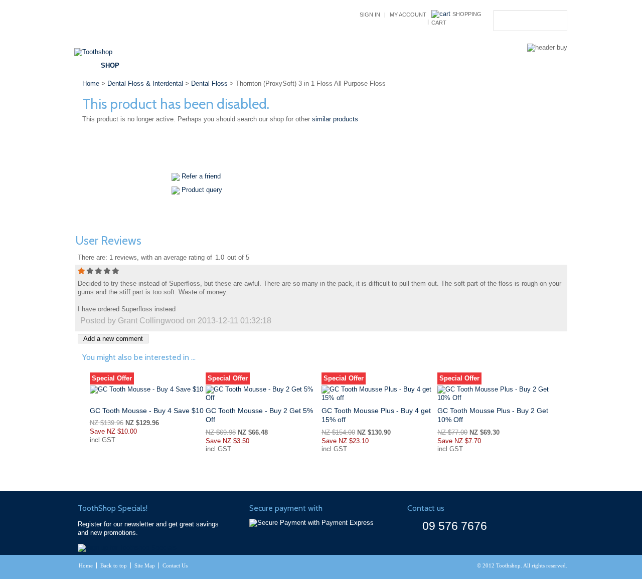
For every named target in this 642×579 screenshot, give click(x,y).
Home (90, 83)
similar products (335, 119)
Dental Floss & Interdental (145, 83)
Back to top (113, 565)
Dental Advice (263, 65)
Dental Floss (209, 83)
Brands (152, 65)
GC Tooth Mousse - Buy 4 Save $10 (147, 411)
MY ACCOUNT (408, 15)
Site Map (144, 565)
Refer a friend (201, 176)
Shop (110, 65)
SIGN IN (370, 15)
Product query (202, 190)
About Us (413, 65)
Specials (201, 65)
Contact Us (470, 65)
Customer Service (343, 65)
